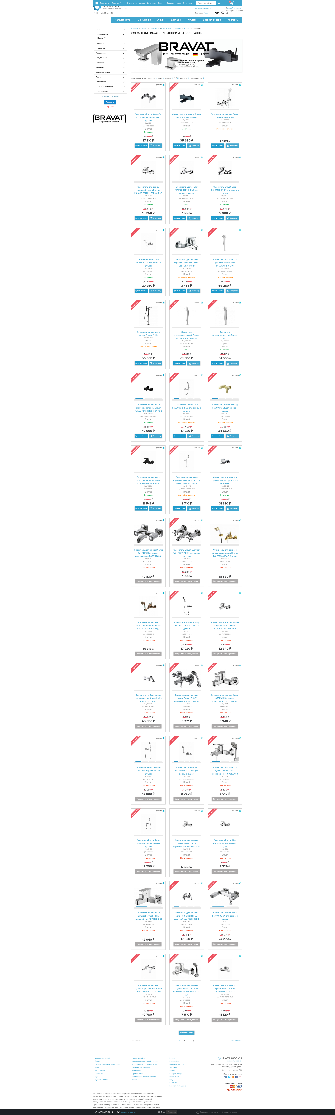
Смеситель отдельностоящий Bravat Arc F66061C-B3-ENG (186, 335)
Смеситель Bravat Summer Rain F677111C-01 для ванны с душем (186, 553)
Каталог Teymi (123, 19)
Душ (96, 1077)
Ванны (97, 1061)
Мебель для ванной (102, 1058)
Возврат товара (212, 19)
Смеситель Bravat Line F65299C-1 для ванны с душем (224, 843)
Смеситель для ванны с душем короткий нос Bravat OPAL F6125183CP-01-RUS (148, 988)
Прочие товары (138, 1074)
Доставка (176, 19)
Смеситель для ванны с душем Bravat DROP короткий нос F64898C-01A (186, 843)
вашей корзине (234, 8)
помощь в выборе (176, 1064)
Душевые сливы (101, 1080)
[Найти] (219, 3)
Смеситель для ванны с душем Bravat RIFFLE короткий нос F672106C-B (187, 915)
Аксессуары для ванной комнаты (145, 1061)
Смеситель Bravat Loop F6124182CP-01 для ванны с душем (225, 190)
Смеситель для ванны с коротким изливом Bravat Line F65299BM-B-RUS (148, 480)
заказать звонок (234, 1061)
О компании (144, 19)
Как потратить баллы (177, 1086)
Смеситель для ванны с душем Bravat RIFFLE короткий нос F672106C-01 (148, 915)
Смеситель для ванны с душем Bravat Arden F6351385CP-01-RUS (225, 988)
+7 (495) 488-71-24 (104, 1112)
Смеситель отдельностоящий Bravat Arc (225, 335)
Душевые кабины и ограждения (107, 1064)
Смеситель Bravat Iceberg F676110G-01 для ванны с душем (225, 407)
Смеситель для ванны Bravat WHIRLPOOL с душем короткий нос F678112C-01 (148, 553)
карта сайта (174, 1061)
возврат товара (175, 1074)
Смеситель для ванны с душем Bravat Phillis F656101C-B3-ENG (225, 262)
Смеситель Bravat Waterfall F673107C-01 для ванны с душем (148, 117)
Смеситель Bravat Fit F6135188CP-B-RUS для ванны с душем (186, 770)
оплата (172, 1070)
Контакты (233, 19)
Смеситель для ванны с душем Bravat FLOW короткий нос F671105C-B (186, 698)
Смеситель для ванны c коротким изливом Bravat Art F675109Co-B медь (148, 625)
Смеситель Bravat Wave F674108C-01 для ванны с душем (225, 915)
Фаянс (97, 1067)
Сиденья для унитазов (141, 1067)
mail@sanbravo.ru (204, 9)
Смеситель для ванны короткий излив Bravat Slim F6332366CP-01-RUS (186, 480)
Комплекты (136, 1070)
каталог (172, 1058)
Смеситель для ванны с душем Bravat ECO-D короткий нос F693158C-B (225, 770)
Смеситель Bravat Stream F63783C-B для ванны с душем (148, 770)
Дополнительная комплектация (144, 1064)
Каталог (103, 3)
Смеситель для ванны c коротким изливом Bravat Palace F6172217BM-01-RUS (148, 407)
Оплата (192, 19)
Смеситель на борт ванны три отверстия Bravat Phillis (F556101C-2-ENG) (148, 698)
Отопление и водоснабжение (144, 1077)
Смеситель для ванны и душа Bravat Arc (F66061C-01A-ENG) (225, 480)
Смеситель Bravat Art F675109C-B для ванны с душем (148, 262)
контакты (173, 1083)
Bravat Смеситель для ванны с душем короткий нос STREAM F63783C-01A (225, 625)
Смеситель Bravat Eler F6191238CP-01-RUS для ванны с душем (187, 190)
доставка (173, 1067)
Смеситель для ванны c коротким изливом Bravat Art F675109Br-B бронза (225, 553)
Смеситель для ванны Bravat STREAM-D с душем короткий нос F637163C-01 (225, 698)
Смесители (99, 1074)
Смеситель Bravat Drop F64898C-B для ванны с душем (148, 843)
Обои (134, 1080)
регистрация (174, 1077)
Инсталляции (100, 1070)
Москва (206, 13)
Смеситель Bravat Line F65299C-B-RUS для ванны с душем (186, 407)
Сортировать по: (138, 78)
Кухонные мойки (138, 1058)
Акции (160, 19)
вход (171, 1080)
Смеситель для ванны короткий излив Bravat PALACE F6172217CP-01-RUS (148, 190)
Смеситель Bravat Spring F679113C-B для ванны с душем (186, 625)
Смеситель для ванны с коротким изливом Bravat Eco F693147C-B (186, 262)
